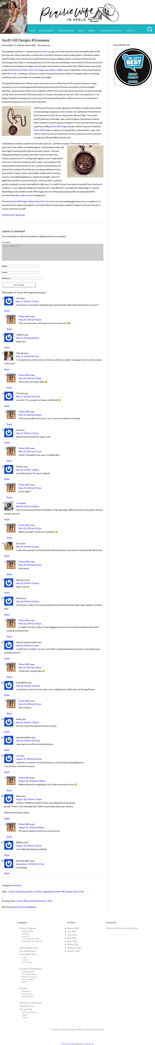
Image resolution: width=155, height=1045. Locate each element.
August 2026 (73, 928)
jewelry (29, 891)
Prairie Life (26, 936)
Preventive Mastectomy (111, 31)
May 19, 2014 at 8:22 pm (30, 528)
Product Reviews (28, 996)
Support (25, 982)
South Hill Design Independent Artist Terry (31, 201)
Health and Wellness (29, 1012)
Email (4, 272)
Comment (6, 242)
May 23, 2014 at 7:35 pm (27, 722)
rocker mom (25, 195)
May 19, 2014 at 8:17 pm (30, 451)
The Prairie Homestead (30, 1002)
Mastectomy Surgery (29, 977)
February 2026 (74, 947)
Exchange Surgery (28, 972)
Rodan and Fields (19, 70)
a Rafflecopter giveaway (13, 215)
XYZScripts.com (89, 1044)
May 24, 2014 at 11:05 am (28, 740)
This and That (25, 1009)
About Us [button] (130, 31)
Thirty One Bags (36, 70)
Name (5, 266)
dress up (46, 51)
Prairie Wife (24, 316)
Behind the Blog (27, 931)
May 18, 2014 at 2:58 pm (27, 506)
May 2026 (72, 938)
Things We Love (26, 1006)
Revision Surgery (28, 979)
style (75, 891)
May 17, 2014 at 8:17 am (27, 356)
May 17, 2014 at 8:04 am (27, 338)
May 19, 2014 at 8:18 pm (30, 319)
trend (81, 891)
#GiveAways (26, 991)
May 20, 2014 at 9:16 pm (27, 645)
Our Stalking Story (27, 951)
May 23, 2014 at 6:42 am (30, 704)
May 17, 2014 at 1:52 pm (27, 433)
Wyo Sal (25, 1017)
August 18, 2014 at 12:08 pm (32, 781)
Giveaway (20, 891)
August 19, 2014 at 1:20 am (29, 845)
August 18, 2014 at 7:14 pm (29, 799)
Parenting (25, 934)
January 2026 (73, 951)
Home (33, 31)
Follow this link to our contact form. (122, 928)
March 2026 (72, 944)
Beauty (24, 957)
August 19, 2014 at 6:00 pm (31, 827)
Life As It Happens (27, 928)
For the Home (27, 962)
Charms (11, 891)
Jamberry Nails (56, 70)
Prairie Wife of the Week (31, 939)
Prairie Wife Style (27, 954)
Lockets (38, 891)
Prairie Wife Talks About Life (32, 941)
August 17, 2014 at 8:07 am (29, 759)
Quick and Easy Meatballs (24, 907)
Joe (17, 755)
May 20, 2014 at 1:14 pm (27, 583)
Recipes (81, 31)
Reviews (17, 885)
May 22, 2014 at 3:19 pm (30, 623)
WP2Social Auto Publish (68, 1044)
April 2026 (72, 941)
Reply (7, 310)
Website (6, 278)
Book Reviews (27, 994)
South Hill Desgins (63, 891)
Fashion (25, 960)
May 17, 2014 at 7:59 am (27, 301)
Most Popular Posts (28, 947)
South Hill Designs (59, 126)
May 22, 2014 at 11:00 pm (28, 685)
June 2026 (72, 934)
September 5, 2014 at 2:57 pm (30, 864)
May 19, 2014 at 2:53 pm (27, 546)
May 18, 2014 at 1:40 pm (27, 469)
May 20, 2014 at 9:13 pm (27, 601)
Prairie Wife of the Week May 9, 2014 (34, 901)
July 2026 (71, 931)
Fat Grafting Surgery (29, 974)
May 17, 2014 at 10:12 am (28, 396)
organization (48, 891)
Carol (18, 503)
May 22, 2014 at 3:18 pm (30, 667)
